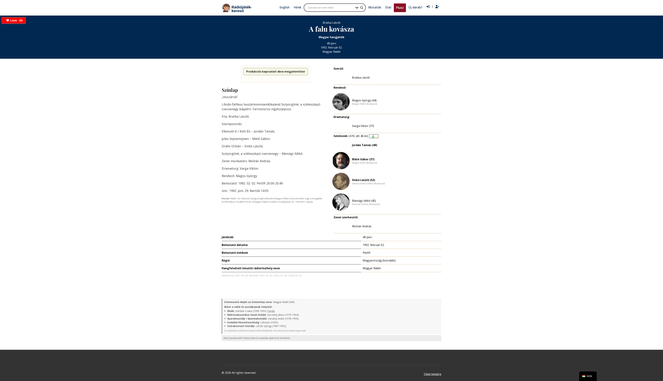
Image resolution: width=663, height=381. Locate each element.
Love (16, 20)
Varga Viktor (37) (363, 126)
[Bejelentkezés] (428, 6)
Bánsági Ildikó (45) (364, 201)
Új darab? (415, 7)
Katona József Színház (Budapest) (368, 183)
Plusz (400, 7)
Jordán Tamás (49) (364, 145)
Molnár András (361, 226)
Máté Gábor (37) (363, 159)
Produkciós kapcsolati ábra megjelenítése (275, 71)
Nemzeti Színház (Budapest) (366, 204)
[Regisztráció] (437, 6)
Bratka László (361, 77)
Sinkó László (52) (363, 180)
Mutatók (374, 7)
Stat (388, 7)
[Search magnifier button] (361, 7)
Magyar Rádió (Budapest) (364, 104)
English (285, 7)
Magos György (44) (364, 100)
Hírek (297, 7)
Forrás (271, 311)
